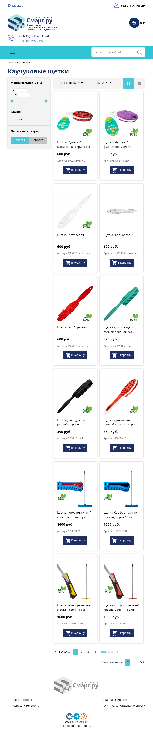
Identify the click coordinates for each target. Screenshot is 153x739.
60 (142, 662)
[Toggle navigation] (12, 52)
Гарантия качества (114, 700)
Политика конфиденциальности (123, 705)
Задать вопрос (23, 700)
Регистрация (137, 5)
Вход (123, 5)
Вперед (107, 652)
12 (127, 662)
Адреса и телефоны (26, 705)
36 (134, 662)
